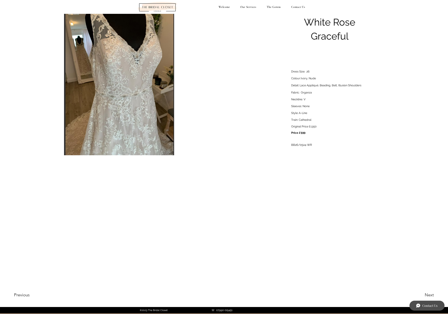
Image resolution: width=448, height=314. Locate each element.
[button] (119, 83)
